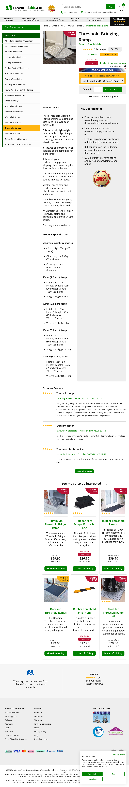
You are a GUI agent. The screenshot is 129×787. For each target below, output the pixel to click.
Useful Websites (41, 739)
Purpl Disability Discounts (16, 739)
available (75, 20)
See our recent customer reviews (93, 682)
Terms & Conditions (42, 724)
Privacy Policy (40, 731)
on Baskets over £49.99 (54, 20)
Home (45, 26)
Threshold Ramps (74, 26)
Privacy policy (119, 754)
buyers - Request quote (102, 96)
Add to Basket (112, 89)
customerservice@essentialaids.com (100, 12)
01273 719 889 (70, 12)
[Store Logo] (25, 8)
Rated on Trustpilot (119, 21)
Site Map (38, 720)
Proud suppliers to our (95, 20)
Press (36, 727)
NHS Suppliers (11, 716)
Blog (36, 735)
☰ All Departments (14, 27)
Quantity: (88, 89)
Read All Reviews (84, 471)
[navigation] (21, 27)
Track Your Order (12, 735)
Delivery (8, 720)
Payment (8, 724)
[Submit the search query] (110, 6)
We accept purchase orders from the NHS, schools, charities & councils (30, 684)
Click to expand (59, 59)
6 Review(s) (100, 49)
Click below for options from (101, 75)
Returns (8, 727)
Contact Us (38, 716)
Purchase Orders (12, 712)
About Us (38, 712)
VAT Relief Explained (116, 66)
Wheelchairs (57, 26)
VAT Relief (9, 731)
